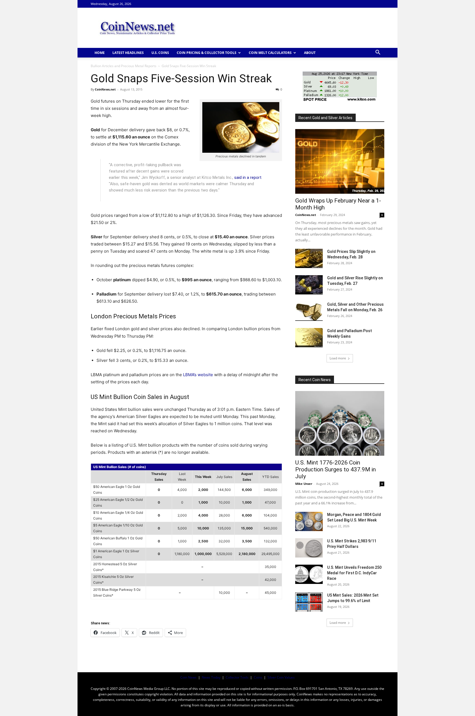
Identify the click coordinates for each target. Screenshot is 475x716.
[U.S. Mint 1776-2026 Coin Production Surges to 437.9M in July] (339, 423)
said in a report (247, 177)
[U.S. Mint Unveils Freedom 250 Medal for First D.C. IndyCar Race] (309, 574)
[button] (377, 53)
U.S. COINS (160, 52)
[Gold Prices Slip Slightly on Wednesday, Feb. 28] (309, 258)
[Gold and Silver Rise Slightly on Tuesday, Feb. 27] (309, 284)
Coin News (188, 677)
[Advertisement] (284, 27)
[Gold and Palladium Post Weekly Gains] (309, 337)
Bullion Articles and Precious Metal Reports (123, 66)
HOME (100, 52)
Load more (338, 358)
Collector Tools (237, 677)
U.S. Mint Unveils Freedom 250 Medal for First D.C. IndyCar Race (354, 573)
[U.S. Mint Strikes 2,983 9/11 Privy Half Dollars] (309, 548)
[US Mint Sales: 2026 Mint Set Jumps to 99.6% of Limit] (309, 602)
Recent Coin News (315, 380)
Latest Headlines (128, 52)
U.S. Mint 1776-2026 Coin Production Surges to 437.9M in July (335, 469)
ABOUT (310, 52)
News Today (211, 677)
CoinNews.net (105, 89)
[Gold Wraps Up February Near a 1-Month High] (339, 161)
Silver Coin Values (281, 677)
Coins (258, 677)
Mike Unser (303, 484)
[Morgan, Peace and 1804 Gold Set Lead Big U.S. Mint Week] (309, 521)
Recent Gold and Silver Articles (325, 118)
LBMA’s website (198, 374)
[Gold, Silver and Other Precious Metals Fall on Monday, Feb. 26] (309, 311)
